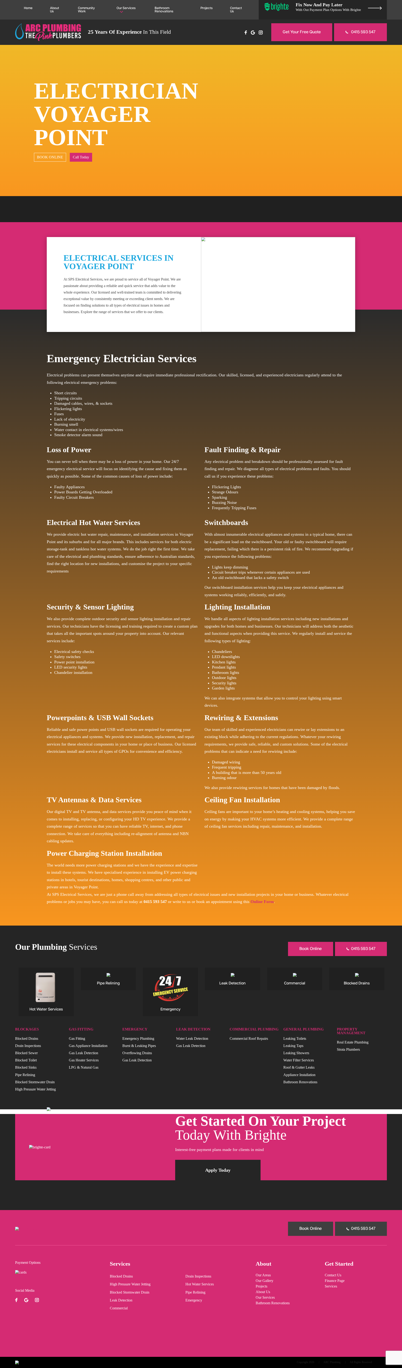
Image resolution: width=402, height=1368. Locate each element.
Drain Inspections (28, 1045)
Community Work (86, 10)
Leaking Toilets (294, 1038)
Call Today (81, 157)
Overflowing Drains (137, 1053)
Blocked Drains (26, 1038)
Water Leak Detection (192, 1038)
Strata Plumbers (348, 1049)
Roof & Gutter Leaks (299, 1067)
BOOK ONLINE (50, 157)
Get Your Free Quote (302, 32)
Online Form (262, 901)
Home (28, 8)
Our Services (126, 8)
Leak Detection (121, 1300)
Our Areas (263, 1275)
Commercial (119, 1308)
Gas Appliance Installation (88, 1045)
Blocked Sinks (26, 1067)
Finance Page (335, 1281)
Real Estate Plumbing (352, 1042)
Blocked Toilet (26, 1060)
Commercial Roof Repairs (249, 1038)
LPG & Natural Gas (83, 1067)
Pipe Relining (25, 1075)
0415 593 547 (362, 32)
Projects (207, 8)
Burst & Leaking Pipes (139, 1045)
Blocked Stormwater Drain (35, 1082)
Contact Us (236, 10)
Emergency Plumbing (138, 1038)
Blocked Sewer (26, 1053)
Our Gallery (264, 1281)
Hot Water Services (199, 1284)
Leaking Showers (296, 1053)
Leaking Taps (293, 1045)
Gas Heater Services (84, 1060)
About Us (54, 10)
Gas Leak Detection (83, 1053)
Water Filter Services (298, 1060)
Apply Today (218, 1170)
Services (331, 1286)
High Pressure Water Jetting (35, 1089)
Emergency (193, 1300)
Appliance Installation (299, 1075)
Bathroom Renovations (164, 10)
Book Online (310, 949)
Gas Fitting (77, 1038)
